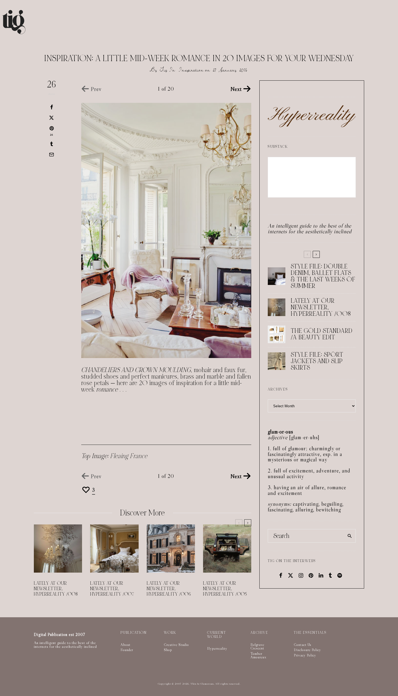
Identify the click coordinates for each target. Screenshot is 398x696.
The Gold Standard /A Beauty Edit (322, 334)
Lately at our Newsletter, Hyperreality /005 (225, 589)
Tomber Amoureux (258, 655)
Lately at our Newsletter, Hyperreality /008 (56, 589)
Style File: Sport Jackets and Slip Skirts (317, 361)
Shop (168, 650)
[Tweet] (51, 117)
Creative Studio (176, 644)
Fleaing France (128, 456)
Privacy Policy (305, 655)
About (125, 644)
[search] (349, 535)
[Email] (51, 154)
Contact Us (302, 644)
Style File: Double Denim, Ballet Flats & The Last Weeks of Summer (323, 276)
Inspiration (191, 70)
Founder (126, 650)
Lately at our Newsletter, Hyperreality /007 (112, 589)
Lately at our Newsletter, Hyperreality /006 (169, 589)
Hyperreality (217, 648)
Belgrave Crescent (257, 646)
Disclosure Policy (307, 650)
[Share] (51, 107)
